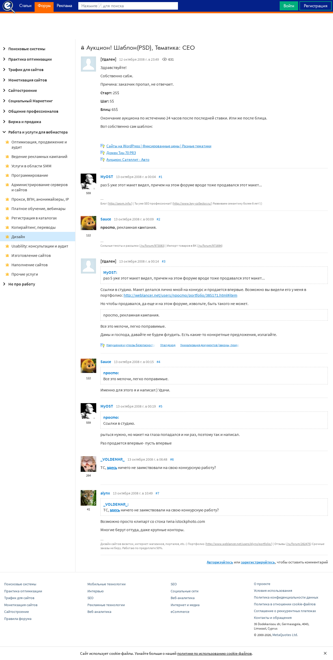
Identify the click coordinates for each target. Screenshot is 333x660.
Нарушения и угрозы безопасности (130, 345)
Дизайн (18, 236)
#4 (158, 361)
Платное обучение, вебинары (38, 208)
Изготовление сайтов (31, 255)
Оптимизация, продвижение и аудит (39, 144)
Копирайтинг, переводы (33, 227)
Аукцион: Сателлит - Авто (127, 159)
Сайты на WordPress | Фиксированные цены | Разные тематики (158, 145)
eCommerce (180, 611)
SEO (90, 597)
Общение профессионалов (33, 111)
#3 (163, 261)
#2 (158, 219)
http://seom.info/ (120, 203)
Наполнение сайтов (29, 264)
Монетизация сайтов (27, 79)
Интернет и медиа (185, 604)
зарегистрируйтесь (258, 562)
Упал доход (167, 345)
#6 (172, 459)
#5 (160, 406)
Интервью (95, 591)
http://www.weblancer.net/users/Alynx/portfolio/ (239, 544)
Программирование (29, 175)
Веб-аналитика (99, 611)
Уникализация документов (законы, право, (210, 345)
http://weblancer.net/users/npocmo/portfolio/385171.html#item (180, 295)
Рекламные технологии (106, 604)
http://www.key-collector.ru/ (192, 203)
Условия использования (273, 590)
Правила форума (17, 618)
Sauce (105, 218)
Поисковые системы (26, 48)
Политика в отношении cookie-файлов (285, 604)
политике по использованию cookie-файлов (214, 653)
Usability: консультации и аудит (39, 246)
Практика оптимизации (30, 59)
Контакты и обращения (273, 617)
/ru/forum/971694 (210, 246)
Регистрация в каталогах (34, 217)
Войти (289, 6)
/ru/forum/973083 (152, 246)
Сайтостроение (22, 90)
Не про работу (21, 284)
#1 (160, 176)
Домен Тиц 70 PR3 (121, 152)
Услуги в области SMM (31, 165)
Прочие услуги (24, 274)
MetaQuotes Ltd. (285, 634)
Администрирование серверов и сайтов (39, 187)
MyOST (106, 176)
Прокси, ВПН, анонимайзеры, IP (40, 199)
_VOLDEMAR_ (112, 459)
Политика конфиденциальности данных (286, 597)
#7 (157, 493)
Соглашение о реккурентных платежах (285, 610)
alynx (105, 493)
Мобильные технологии (106, 584)
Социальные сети (184, 591)
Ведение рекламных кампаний (39, 156)
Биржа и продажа (24, 121)
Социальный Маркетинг (30, 100)
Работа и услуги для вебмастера (38, 132)
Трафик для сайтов (25, 69)
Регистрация (315, 6)
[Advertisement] (166, 26)
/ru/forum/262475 (298, 544)
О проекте (262, 583)
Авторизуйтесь (220, 562)
